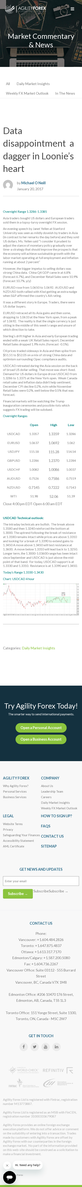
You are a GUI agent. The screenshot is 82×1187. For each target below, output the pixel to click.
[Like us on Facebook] (24, 1047)
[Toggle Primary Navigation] (72, 8)
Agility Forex (16, 778)
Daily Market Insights (33, 83)
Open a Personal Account (41, 727)
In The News (65, 93)
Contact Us (52, 836)
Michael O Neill (33, 183)
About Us (47, 786)
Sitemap (49, 846)
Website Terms (13, 824)
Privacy (8, 829)
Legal (8, 816)
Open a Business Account (41, 739)
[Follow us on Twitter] (34, 1047)
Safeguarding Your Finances (21, 835)
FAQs (45, 826)
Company (50, 778)
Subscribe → (18, 893)
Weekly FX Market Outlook (27, 93)
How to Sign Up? (56, 816)
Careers (46, 797)
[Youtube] (45, 1047)
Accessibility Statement (18, 840)
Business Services (14, 797)
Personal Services (15, 791)
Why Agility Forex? (15, 786)
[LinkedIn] (56, 1047)
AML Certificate (13, 846)
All (8, 83)
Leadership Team (52, 791)
